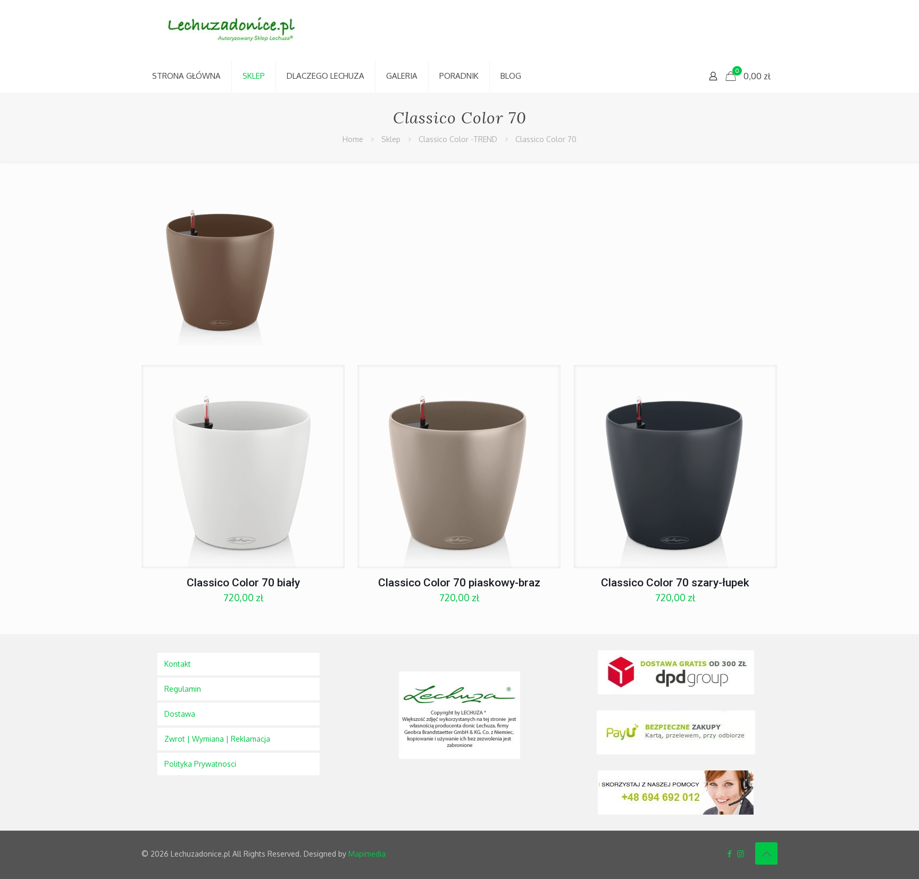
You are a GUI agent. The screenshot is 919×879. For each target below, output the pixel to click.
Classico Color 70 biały (243, 582)
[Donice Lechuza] (237, 30)
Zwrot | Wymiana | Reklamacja (217, 738)
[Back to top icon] (766, 853)
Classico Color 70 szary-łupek (675, 582)
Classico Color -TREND (458, 139)
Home (352, 139)
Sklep (390, 139)
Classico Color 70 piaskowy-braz (459, 582)
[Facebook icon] (729, 854)
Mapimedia (367, 853)
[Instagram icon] (741, 854)
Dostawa (179, 713)
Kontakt (177, 663)
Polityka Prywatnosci (200, 763)
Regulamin (182, 688)
